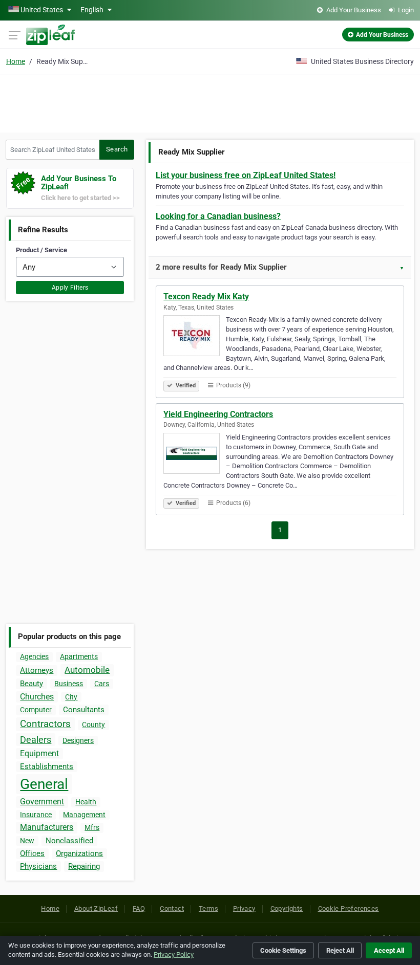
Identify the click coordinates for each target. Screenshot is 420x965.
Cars (101, 683)
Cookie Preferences (348, 908)
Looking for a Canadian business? (218, 216)
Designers (78, 740)
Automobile (87, 670)
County (93, 724)
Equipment (39, 753)
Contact (172, 908)
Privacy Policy (174, 954)
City (71, 697)
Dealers (35, 739)
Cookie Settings (283, 950)
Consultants (83, 709)
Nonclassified (69, 840)
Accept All (389, 950)
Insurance (36, 814)
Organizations (79, 853)
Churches (37, 696)
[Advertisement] (210, 102)
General (44, 784)
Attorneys (36, 670)
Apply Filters (70, 287)
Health (85, 802)
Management (84, 814)
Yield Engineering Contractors (218, 414)
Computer (36, 710)
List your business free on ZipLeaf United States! (245, 175)
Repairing (84, 866)
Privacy (244, 908)
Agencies (34, 656)
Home (15, 61)
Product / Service (41, 250)
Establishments (46, 766)
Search (117, 149)
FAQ (139, 908)
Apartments (79, 656)
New (27, 841)
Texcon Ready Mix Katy (206, 296)
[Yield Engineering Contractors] (194, 455)
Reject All (340, 950)
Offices (32, 853)
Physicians (38, 866)
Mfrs (92, 827)
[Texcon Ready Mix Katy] (194, 337)
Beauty (31, 683)
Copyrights (286, 908)
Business (68, 683)
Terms (208, 908)
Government (42, 801)
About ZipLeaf (96, 908)
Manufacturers (46, 827)
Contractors (45, 724)
